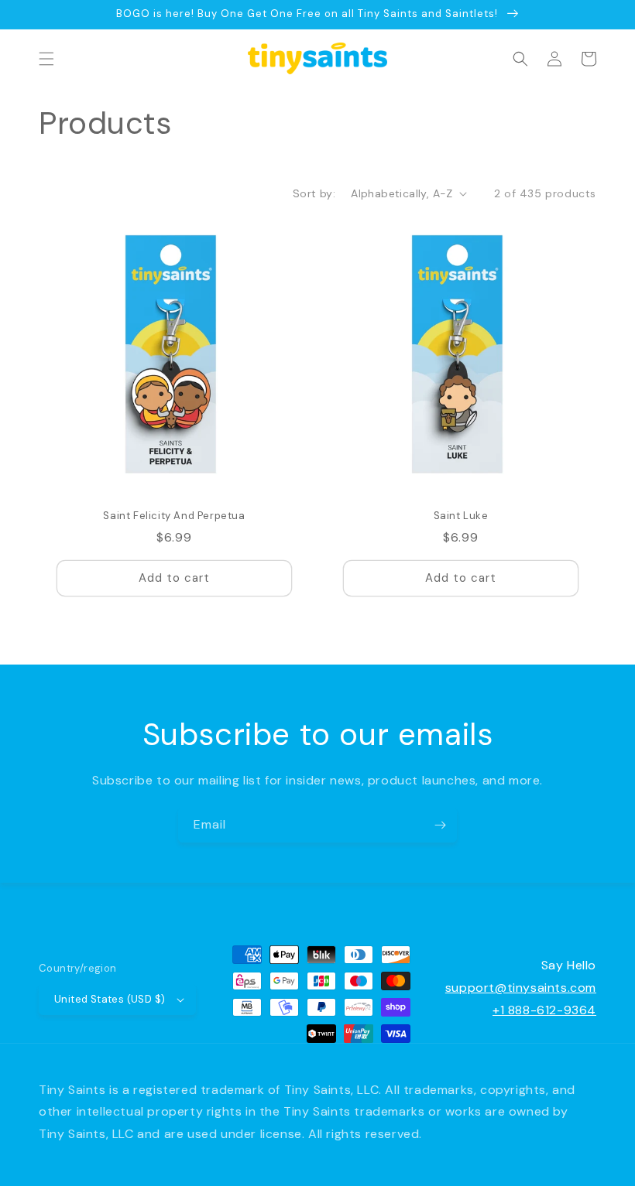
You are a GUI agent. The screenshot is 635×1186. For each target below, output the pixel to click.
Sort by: (314, 193)
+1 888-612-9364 (544, 1010)
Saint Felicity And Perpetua (174, 516)
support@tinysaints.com (520, 987)
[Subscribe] (440, 825)
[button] (46, 59)
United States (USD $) (109, 999)
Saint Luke (461, 516)
